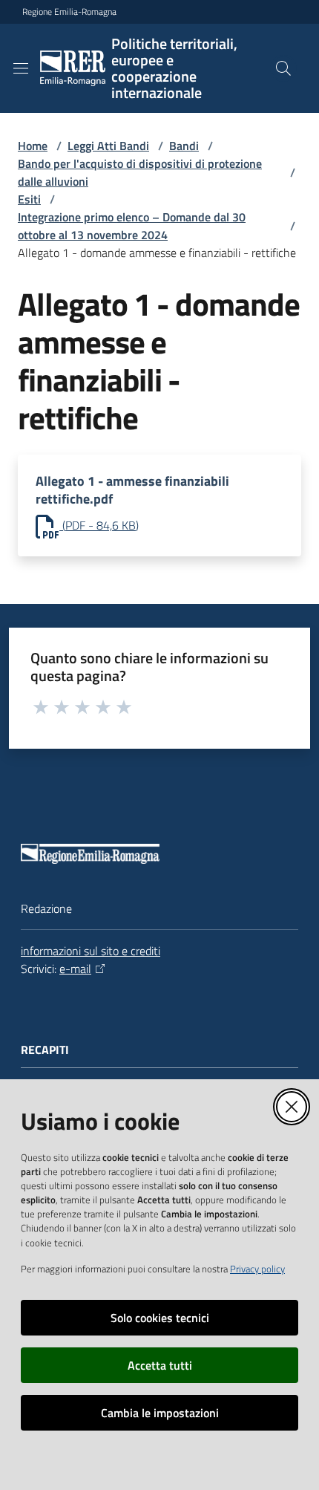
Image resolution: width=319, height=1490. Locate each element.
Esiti (29, 199)
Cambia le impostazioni (160, 1413)
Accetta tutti (160, 1365)
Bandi (184, 145)
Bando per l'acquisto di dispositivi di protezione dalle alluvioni (140, 172)
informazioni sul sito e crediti (90, 951)
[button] (283, 68)
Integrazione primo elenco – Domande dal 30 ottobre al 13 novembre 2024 (132, 226)
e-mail (75, 968)
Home (32, 145)
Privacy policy (257, 1268)
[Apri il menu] (21, 68)
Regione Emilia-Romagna (69, 12)
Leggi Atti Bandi (108, 145)
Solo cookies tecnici (160, 1318)
